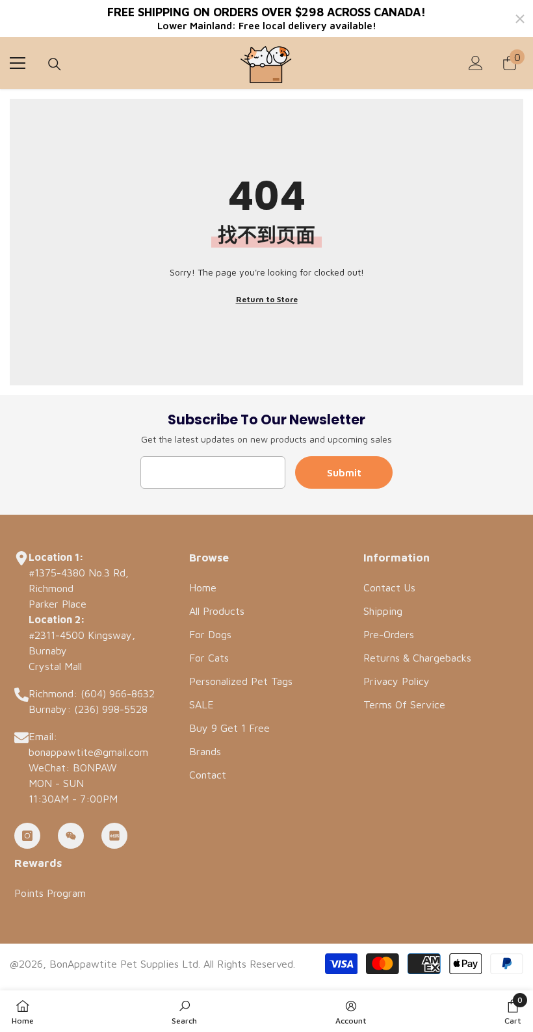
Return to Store (267, 299)
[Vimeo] (114, 836)
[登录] (476, 63)
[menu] (17, 63)
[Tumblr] (71, 836)
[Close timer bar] (520, 19)
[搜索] (54, 64)
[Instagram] (27, 836)
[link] (184, 1011)
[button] (513, 1011)
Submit (344, 472)
